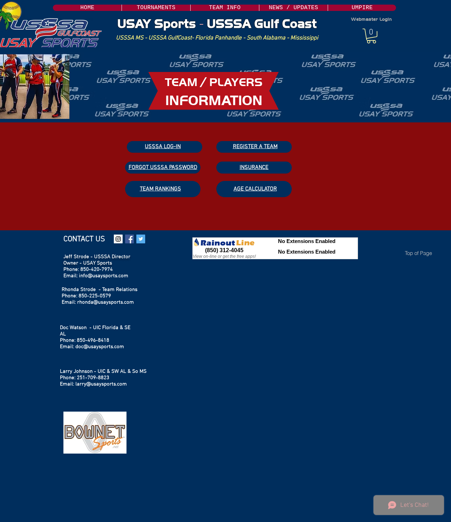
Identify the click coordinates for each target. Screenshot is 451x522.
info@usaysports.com (103, 276)
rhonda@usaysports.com (105, 302)
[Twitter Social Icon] (140, 239)
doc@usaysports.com (99, 347)
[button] (224, 8)
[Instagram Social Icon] (118, 239)
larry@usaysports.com (101, 384)
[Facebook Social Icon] (129, 239)
